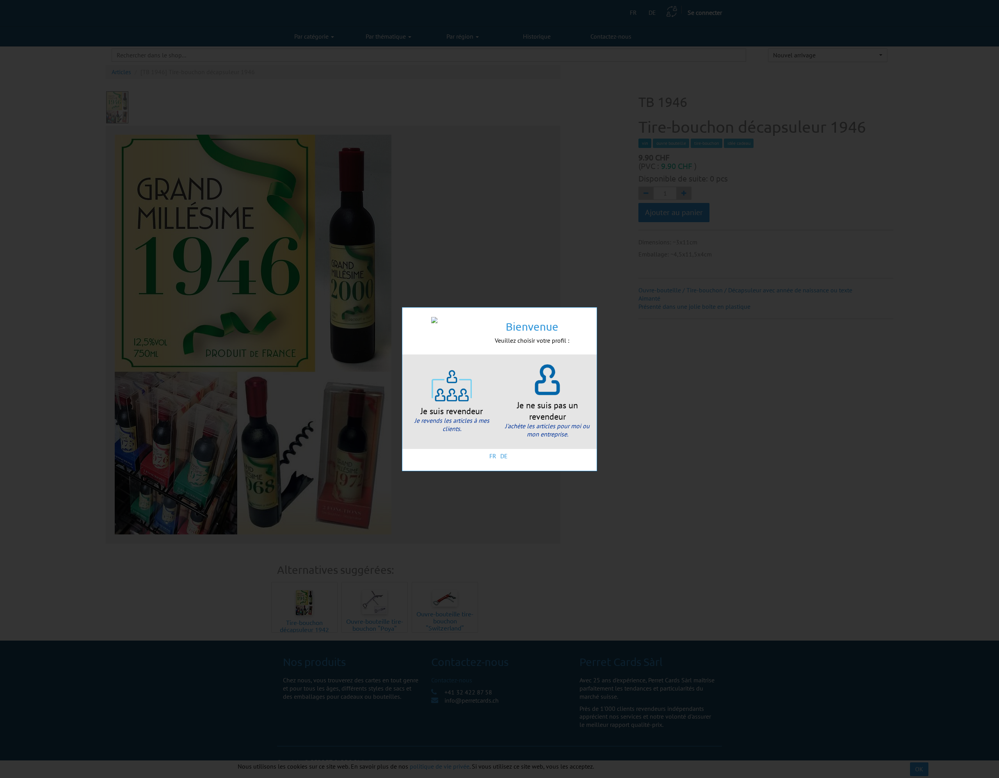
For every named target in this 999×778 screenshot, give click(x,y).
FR (492, 456)
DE (504, 456)
